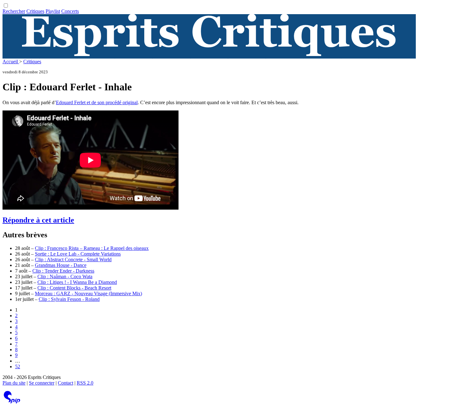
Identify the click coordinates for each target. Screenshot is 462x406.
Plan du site (14, 383)
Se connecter (41, 383)
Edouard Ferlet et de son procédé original (97, 102)
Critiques (35, 11)
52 (17, 366)
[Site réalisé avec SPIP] (12, 402)
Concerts (70, 11)
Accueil (11, 61)
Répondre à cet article (38, 220)
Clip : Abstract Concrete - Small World (73, 259)
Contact (65, 383)
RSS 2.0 (85, 383)
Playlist (53, 11)
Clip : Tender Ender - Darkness (63, 270)
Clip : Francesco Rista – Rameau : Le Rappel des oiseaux (92, 248)
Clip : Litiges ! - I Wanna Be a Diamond (77, 282)
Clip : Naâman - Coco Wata (64, 276)
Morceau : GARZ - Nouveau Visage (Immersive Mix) (88, 293)
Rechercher (14, 11)
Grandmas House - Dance (60, 265)
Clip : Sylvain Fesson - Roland (69, 299)
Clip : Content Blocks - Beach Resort (74, 287)
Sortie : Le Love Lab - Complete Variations (78, 254)
